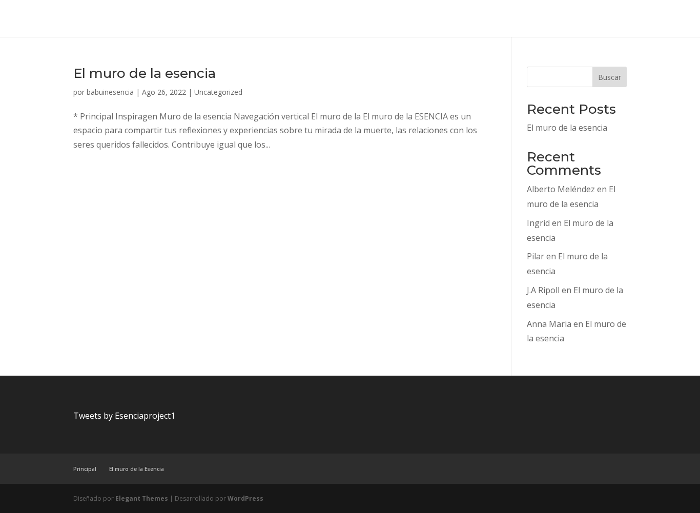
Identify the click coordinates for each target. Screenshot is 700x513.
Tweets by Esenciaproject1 (124, 415)
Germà (319, 19)
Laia (398, 19)
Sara (614, 19)
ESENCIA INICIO (269, 19)
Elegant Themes (141, 498)
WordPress (245, 498)
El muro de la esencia (144, 73)
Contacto (130, 19)
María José (467, 19)
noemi (541, 19)
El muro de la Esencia (194, 19)
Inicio (93, 19)
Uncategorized (659, 19)
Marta (508, 19)
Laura (428, 19)
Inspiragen (361, 19)
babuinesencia (110, 92)
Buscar (609, 77)
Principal (579, 19)
